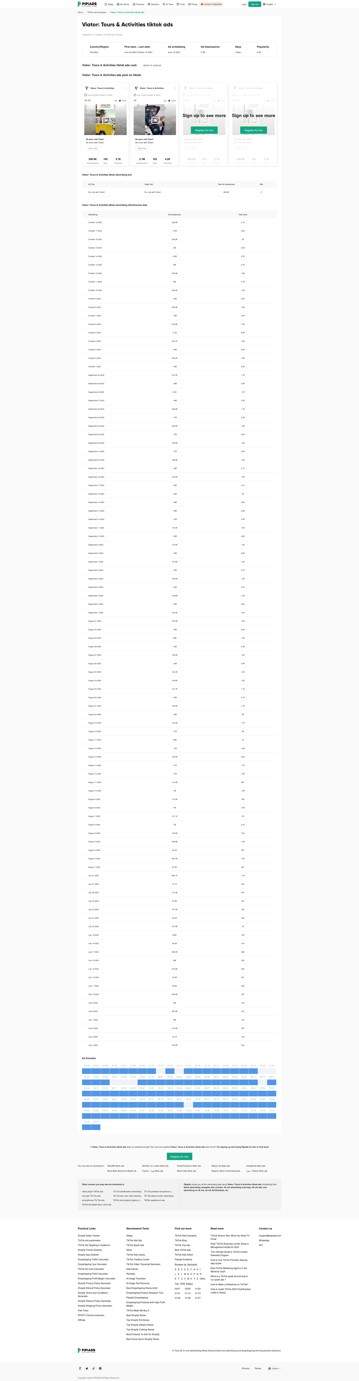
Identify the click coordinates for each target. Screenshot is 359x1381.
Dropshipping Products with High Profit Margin (145, 1304)
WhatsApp (264, 1240)
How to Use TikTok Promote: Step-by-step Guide (229, 1261)
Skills (129, 1249)
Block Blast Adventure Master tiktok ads (124, 1170)
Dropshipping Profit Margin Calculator (96, 1278)
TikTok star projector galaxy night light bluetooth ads (128, 1200)
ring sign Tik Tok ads (91, 1195)
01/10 (198, 1293)
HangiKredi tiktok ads (255, 1165)
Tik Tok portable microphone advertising (159, 1191)
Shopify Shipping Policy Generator (95, 1305)
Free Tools (83, 1310)
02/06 (188, 1288)
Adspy (129, 1235)
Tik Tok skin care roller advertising (128, 1195)
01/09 (177, 1297)
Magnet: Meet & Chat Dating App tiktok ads (229, 1170)
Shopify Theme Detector (90, 1249)
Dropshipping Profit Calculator (93, 1273)
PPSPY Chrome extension (91, 1315)
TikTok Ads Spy (134, 1240)
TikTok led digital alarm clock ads (96, 1204)
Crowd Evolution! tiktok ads (189, 1165)
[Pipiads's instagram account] (100, 1368)
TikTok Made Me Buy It (137, 1310)
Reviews (130, 1273)
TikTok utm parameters (89, 1240)
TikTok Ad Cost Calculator (91, 1269)
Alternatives (132, 1269)
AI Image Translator (136, 1278)
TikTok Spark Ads (135, 1245)
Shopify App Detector (88, 1254)
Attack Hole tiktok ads (186, 1170)
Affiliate (81, 1320)
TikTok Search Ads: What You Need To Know (230, 1237)
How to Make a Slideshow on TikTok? (229, 1284)
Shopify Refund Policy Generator (94, 1288)
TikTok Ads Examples (185, 1235)
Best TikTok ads (183, 1249)
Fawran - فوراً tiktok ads (152, 1170)
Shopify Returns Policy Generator (94, 1300)
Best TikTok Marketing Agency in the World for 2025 (229, 1269)
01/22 (198, 1288)
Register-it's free (204, 130)
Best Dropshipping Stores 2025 (141, 1288)
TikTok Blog (181, 1240)
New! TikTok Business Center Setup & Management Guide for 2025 (230, 1245)
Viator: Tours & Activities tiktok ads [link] (127, 12)
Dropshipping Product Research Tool (144, 1292)
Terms (258, 1368)
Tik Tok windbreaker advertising (127, 1191)
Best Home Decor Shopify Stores (142, 1339)
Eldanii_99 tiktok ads (221, 1165)
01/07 (198, 1297)
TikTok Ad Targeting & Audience (94, 1245)
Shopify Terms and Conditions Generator (93, 1294)
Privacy (246, 1368)
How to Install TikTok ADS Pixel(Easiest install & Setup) (230, 1290)
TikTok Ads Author (184, 1254)
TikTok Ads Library (135, 1254)
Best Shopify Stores (136, 1315)
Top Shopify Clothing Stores (140, 1329)
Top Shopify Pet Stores (137, 1320)
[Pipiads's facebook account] (80, 1368)
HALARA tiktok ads (115, 1165)
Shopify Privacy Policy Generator (94, 1283)
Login (244, 4)
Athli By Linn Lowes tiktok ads (155, 1165)
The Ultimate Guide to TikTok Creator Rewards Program (229, 1253)
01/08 (188, 1297)
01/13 (188, 1293)
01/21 (177, 1293)
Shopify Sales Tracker (89, 1235)
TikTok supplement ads (154, 1200)
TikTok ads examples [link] (97, 12)
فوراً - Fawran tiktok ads (256, 1170)
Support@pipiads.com (270, 1235)
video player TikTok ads (92, 1191)
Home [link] (81, 12)
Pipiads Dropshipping (137, 1297)
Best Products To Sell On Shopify (142, 1334)
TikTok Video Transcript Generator (143, 1264)
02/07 (177, 1288)
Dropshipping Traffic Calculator (93, 1259)
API (261, 1245)
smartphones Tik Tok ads (93, 1200)
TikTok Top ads (182, 1245)
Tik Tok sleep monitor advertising (158, 1195)
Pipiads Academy (183, 1259)
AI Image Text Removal (137, 1283)
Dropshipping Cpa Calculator (92, 1264)
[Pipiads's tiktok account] (93, 1368)
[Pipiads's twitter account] (87, 1368)
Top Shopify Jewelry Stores (140, 1324)
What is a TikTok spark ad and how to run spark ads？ (229, 1278)
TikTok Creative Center (137, 1259)
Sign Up (254, 4)
